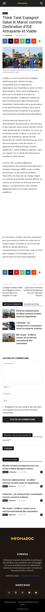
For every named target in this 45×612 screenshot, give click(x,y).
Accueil (5, 9)
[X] (10, 41)
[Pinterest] (16, 41)
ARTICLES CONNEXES (12, 304)
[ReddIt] (33, 41)
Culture (5, 472)
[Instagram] (15, 592)
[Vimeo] (29, 592)
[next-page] (8, 349)
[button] (4, 3)
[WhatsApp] (22, 41)
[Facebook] (5, 41)
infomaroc (8, 35)
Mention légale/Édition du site (28, 602)
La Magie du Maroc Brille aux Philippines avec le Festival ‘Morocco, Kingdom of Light (12, 292)
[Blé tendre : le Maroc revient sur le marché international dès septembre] (8, 337)
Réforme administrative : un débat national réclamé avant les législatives (28, 313)
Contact (22, 605)
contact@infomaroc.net (29, 576)
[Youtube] (36, 592)
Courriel (6, 440)
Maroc (12, 9)
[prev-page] (4, 349)
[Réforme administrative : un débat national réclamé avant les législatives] (8, 313)
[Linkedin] (28, 41)
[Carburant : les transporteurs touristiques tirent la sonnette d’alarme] (8, 325)
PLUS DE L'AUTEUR (31, 304)
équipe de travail (10, 602)
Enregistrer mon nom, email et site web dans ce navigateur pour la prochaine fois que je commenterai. (21, 410)
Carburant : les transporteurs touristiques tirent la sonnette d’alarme (29, 325)
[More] (39, 41)
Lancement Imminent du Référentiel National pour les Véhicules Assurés (33, 292)
